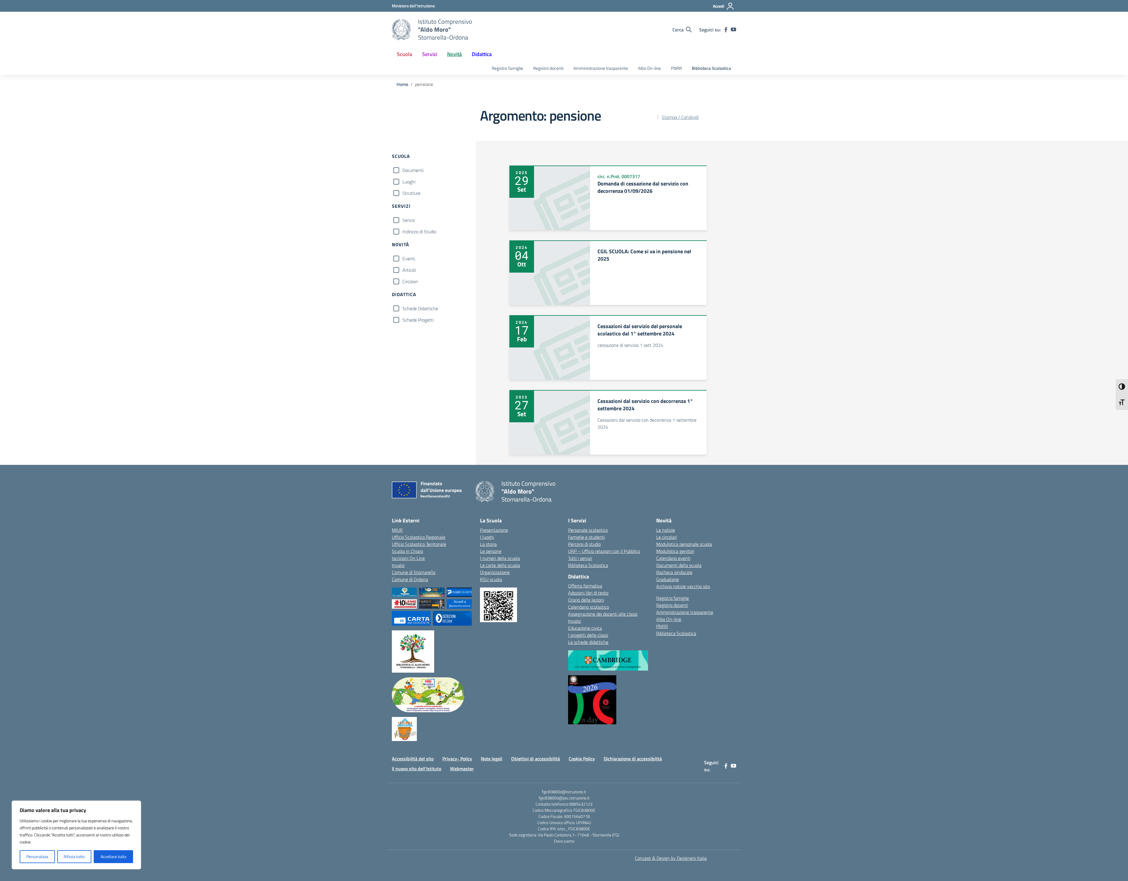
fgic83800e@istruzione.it (564, 792)
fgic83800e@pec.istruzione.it (564, 798)
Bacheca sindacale (674, 572)
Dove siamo (564, 841)
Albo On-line (649, 68)
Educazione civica (585, 628)
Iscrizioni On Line (408, 558)
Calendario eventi (673, 558)
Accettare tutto (113, 856)
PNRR (676, 68)
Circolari (410, 281)
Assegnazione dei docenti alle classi (602, 613)
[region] (76, 835)
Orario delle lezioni (586, 599)
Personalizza (37, 856)
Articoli (409, 270)
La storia (488, 544)
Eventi (408, 258)
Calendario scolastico (588, 606)
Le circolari (666, 537)
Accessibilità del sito (413, 758)
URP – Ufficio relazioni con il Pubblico (604, 551)
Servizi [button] (429, 54)
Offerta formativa (585, 585)
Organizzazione (495, 572)
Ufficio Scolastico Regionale (418, 537)
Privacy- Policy (457, 758)
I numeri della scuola (500, 558)
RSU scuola (491, 579)
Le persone (490, 551)
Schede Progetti (418, 319)
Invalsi (398, 565)
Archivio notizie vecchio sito (683, 586)
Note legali (491, 758)
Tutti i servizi (580, 558)
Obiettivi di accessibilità (535, 758)
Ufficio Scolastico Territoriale (419, 544)
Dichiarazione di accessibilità (633, 758)
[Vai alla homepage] (401, 29)
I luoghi (487, 537)
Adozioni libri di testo (588, 592)
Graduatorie (667, 579)
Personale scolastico (588, 530)
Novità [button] (454, 54)
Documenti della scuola (678, 565)
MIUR (397, 530)
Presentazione (494, 530)
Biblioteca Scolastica (711, 68)
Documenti (413, 170)
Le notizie (665, 530)
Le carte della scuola (500, 565)
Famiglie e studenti (586, 537)
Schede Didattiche (420, 308)
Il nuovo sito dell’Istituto (416, 768)
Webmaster (462, 768)
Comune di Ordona (410, 579)
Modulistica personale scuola (684, 544)
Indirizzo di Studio (419, 231)
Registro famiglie (507, 68)
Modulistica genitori (675, 551)
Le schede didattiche (588, 642)
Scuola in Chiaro (407, 551)
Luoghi (408, 181)
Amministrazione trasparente (600, 68)
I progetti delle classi (588, 635)
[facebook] (725, 29)
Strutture (411, 193)
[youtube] (733, 29)
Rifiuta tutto (74, 856)
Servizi (408, 220)
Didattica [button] (482, 54)
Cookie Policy (582, 758)
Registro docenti (548, 68)
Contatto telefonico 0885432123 (564, 804)
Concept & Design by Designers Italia (671, 858)
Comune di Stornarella (413, 572)
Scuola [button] (404, 54)
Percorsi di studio (584, 544)
